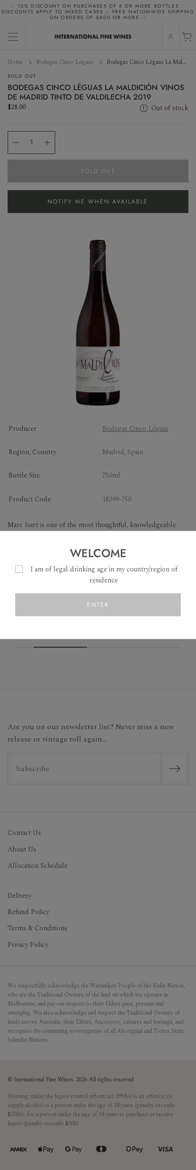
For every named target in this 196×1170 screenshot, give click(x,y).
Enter (98, 604)
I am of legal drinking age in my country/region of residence (103, 574)
